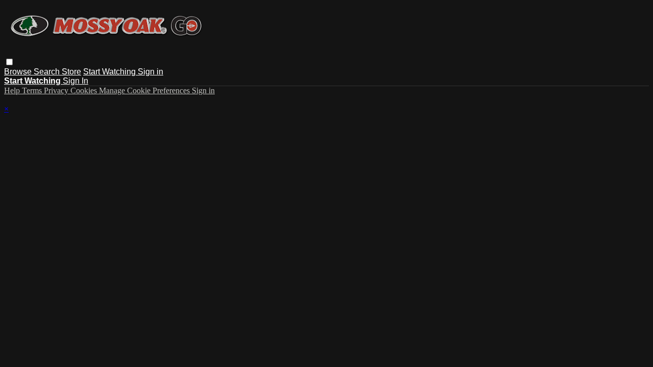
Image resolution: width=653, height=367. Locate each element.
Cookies (84, 90)
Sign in (150, 71)
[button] (9, 62)
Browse (19, 71)
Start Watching (110, 71)
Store (71, 71)
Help (13, 90)
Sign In (75, 80)
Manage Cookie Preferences (145, 90)
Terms (33, 90)
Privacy (57, 90)
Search (48, 71)
